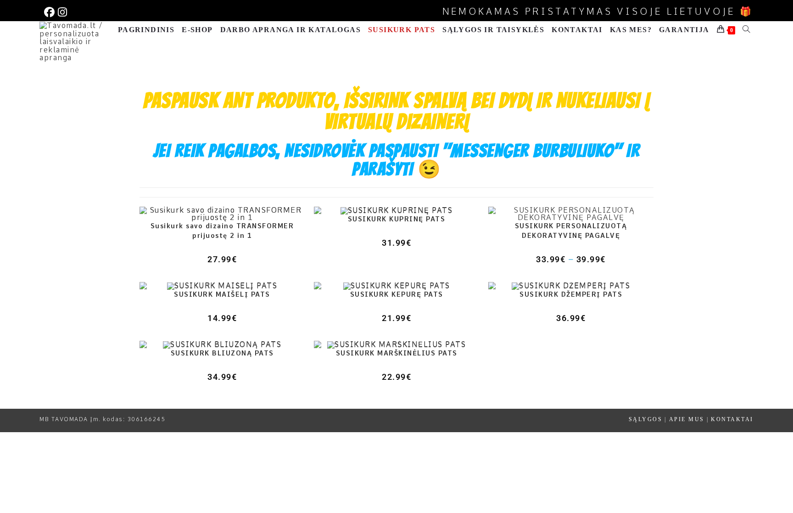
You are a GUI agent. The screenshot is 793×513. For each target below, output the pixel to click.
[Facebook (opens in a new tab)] (50, 12)
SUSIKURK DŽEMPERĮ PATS (570, 294)
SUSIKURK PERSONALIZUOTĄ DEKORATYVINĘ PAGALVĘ (571, 230)
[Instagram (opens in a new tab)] (62, 12)
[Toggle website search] (746, 30)
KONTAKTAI (732, 419)
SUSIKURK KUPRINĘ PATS (397, 219)
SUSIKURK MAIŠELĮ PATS (222, 294)
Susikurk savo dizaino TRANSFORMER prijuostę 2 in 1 (222, 230)
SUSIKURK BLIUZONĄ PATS (222, 353)
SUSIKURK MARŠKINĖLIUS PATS (397, 353)
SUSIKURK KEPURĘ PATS (396, 294)
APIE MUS (686, 419)
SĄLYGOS (646, 419)
